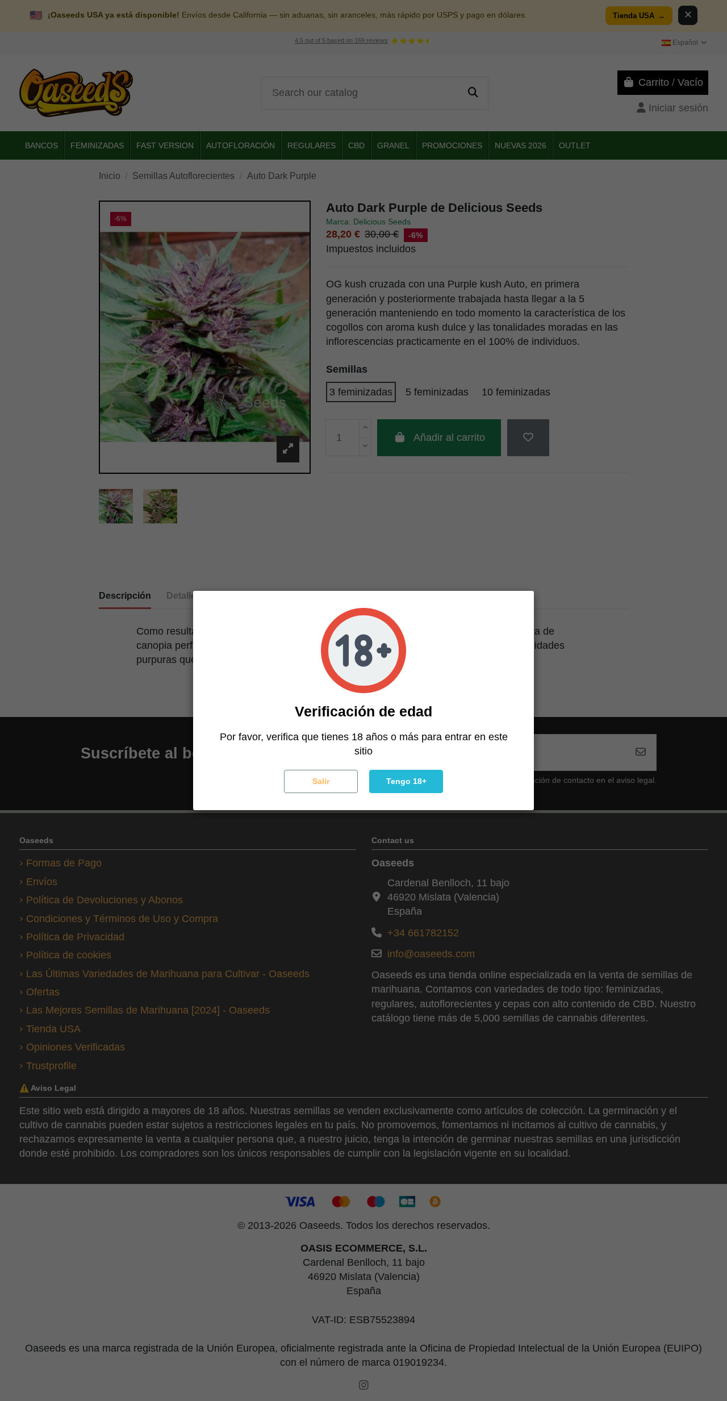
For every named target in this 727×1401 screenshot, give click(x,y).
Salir (320, 781)
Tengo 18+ (406, 781)
